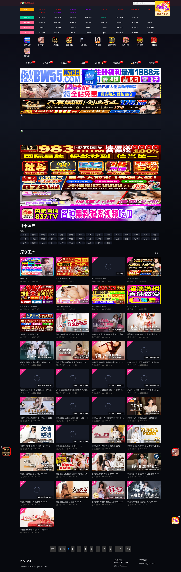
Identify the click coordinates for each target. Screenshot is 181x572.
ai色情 (73, 33)
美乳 (80, 235)
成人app (27, 33)
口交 (127, 239)
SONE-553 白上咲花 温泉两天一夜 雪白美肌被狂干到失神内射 (150, 362)
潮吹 (34, 239)
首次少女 (119, 27)
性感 (43, 235)
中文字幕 (88, 17)
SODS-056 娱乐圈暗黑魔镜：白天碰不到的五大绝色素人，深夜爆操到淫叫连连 (122, 390)
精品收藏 (27, 22)
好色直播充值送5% (99, 306)
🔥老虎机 (134, 63)
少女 (108, 239)
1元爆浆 (82, 63)
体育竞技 (29, 63)
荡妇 (52, 239)
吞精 (62, 243)
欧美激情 (135, 17)
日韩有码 (57, 17)
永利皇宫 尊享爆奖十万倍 (30, 334)
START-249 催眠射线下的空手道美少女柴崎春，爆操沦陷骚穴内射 (152, 390)
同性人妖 (104, 22)
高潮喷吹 (135, 27)
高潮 (24, 239)
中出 (71, 243)
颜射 (52, 243)
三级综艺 (135, 22)
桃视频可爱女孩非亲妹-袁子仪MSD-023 (142, 418)
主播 (117, 239)
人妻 (89, 239)
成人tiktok (42, 33)
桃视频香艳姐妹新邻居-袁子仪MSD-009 (71, 362)
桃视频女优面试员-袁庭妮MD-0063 (33, 502)
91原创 (88, 33)
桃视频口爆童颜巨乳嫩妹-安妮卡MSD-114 (72, 418)
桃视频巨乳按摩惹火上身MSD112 (69, 446)
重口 (108, 243)
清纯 (71, 235)
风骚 (52, 235)
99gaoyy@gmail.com (147, 564)
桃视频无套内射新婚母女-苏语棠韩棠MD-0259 (145, 334)
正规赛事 (46, 63)
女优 (43, 239)
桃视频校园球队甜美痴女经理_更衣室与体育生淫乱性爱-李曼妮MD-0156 (119, 334)
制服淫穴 (42, 22)
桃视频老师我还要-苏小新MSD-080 (33, 474)
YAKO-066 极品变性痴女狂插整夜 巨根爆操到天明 (75, 390)
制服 (136, 235)
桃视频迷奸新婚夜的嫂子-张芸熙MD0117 (35, 530)
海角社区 (57, 33)
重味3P (41, 27)
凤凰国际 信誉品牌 (63, 278)
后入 (24, 243)
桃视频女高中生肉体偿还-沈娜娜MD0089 (107, 502)
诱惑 (62, 235)
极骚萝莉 (73, 27)
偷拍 (24, 235)
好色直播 (23, 278)
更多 (156, 253)
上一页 (62, 549)
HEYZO (88, 27)
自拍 (34, 235)
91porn (104, 33)
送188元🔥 (99, 63)
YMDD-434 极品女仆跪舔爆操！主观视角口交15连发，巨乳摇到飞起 (46, 390)
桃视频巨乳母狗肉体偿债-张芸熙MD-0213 (36, 418)
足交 (145, 239)
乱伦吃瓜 (150, 33)
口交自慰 (57, 22)
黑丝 (127, 235)
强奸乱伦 (73, 22)
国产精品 (42, 17)
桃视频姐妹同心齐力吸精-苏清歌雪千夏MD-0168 (110, 418)
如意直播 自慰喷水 (63, 306)
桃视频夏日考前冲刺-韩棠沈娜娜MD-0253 (36, 362)
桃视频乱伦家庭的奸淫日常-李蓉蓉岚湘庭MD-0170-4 (76, 474)
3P (99, 243)
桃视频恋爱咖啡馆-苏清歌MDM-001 (105, 474)
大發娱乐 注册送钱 (99, 278)
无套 (89, 243)
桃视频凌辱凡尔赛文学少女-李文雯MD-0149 (144, 446)
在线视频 (27, 27)
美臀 (99, 235)
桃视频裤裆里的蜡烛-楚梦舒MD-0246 (106, 446)
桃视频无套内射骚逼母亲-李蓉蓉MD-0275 (107, 362)
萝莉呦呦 (135, 33)
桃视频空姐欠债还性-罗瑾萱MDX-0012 (35, 446)
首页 (52, 549)
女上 (43, 243)
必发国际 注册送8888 (28, 306)
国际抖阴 (119, 33)
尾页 (128, 549)
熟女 (62, 239)
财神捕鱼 (151, 63)
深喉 (136, 239)
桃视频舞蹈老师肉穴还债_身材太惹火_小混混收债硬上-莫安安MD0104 (82, 334)
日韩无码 (119, 17)
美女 (80, 239)
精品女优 (88, 22)
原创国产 (104, 17)
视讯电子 (116, 63)
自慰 (154, 235)
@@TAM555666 (120, 566)
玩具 (145, 235)
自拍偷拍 (73, 17)
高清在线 (27, 17)
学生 (71, 239)
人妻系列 (57, 27)
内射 (80, 243)
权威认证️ (64, 63)
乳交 (154, 239)
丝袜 (117, 235)
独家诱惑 (104, 27)
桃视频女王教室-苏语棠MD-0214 (68, 502)
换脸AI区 (119, 22)
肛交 (34, 243)
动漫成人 (150, 22)
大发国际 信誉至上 (134, 278)
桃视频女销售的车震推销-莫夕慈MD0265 (143, 502)
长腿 (108, 235)
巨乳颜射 (150, 27)
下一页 (118, 549)
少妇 (99, 239)
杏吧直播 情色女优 (134, 306)
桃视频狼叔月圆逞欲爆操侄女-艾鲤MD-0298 (144, 474)
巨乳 (89, 235)
